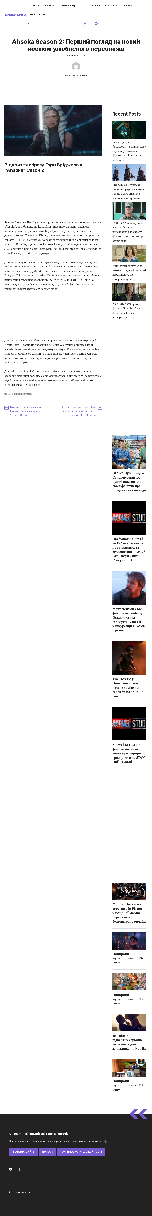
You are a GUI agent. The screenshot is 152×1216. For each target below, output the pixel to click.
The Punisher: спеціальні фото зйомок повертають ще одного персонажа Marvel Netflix (78, 411)
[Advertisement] (53, 198)
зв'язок (47, 1151)
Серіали (127, 5)
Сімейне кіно (36, 14)
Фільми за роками (102, 5)
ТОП (83, 5)
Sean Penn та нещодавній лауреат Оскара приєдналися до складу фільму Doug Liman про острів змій (128, 232)
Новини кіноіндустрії (20, 393)
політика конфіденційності (81, 1151)
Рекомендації (67, 5)
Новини (49, 5)
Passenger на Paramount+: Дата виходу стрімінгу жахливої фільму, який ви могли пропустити (129, 151)
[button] (29, 23)
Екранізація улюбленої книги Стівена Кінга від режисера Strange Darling (26, 411)
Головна (34, 5)
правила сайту (23, 1151)
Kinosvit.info (24, 1192)
